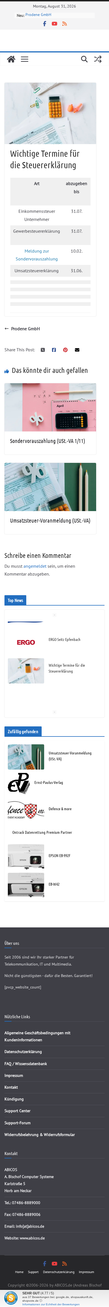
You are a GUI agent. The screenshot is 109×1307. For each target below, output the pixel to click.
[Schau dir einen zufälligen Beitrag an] (98, 59)
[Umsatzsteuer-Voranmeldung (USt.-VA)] (50, 467)
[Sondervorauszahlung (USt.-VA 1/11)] (50, 387)
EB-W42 (54, 883)
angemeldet (34, 566)
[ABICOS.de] (11, 59)
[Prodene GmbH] (26, 691)
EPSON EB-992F (59, 855)
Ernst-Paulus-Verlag (48, 782)
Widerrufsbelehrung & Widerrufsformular (39, 1134)
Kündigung (14, 1099)
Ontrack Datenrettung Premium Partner (42, 832)
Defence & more (60, 808)
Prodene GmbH (25, 328)
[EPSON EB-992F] (26, 856)
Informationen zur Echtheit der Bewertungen (51, 1304)
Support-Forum (17, 1122)
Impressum (13, 1075)
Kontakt (11, 1087)
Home (19, 1272)
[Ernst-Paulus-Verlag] (19, 783)
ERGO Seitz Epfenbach (44, 15)
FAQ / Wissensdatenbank (25, 1063)
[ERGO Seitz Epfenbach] (26, 634)
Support (33, 1272)
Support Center (17, 1110)
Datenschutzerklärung (23, 1051)
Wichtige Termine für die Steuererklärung (67, 659)
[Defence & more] (26, 810)
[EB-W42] (26, 885)
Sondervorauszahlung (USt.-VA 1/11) (47, 440)
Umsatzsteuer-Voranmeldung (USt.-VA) (50, 520)
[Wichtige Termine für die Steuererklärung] (26, 662)
